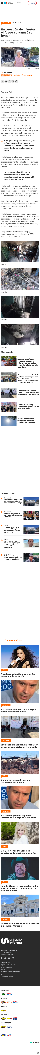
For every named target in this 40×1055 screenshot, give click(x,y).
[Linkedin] (13, 81)
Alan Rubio (8, 72)
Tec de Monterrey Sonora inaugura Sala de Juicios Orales (28, 407)
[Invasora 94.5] (3, 1002)
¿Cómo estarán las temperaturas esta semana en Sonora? (26, 421)
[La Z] (15, 1018)
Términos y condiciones (8, 975)
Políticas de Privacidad (7, 976)
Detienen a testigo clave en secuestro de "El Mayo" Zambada (13, 557)
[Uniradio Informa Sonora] (12, 3)
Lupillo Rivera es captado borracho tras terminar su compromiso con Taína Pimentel (19, 888)
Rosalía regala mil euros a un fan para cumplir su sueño (18, 675)
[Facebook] (9, 81)
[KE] (3, 1035)
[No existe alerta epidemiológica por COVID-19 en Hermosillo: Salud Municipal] (31, 543)
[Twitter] (6, 81)
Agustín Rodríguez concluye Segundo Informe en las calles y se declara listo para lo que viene (27, 363)
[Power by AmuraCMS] (34, 1042)
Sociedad (6, 22)
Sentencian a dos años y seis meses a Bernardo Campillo (20, 925)
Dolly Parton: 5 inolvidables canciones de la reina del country (18, 852)
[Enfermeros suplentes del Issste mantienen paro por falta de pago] (31, 501)
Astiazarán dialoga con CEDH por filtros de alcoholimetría (18, 710)
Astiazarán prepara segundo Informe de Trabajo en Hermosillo (18, 816)
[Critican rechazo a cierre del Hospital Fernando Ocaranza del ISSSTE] (31, 529)
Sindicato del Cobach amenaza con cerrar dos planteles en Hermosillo (28, 392)
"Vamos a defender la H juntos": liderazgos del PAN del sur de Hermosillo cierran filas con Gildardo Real (27, 379)
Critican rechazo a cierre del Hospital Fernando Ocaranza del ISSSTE (12, 529)
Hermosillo (16, 22)
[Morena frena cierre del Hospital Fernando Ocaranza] (31, 515)
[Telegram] (16, 81)
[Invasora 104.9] (3, 1010)
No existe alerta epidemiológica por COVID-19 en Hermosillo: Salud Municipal (12, 544)
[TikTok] (17, 958)
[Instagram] (13, 958)
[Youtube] (9, 958)
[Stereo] (3, 1018)
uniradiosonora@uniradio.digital (10, 971)
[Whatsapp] (2, 81)
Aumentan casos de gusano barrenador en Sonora (15, 781)
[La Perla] (9, 1035)
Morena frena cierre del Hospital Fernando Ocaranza (13, 515)
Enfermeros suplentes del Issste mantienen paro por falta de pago (13, 501)
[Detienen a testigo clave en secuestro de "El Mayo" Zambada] (31, 557)
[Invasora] (3, 994)
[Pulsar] (9, 994)
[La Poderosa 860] (9, 1002)
